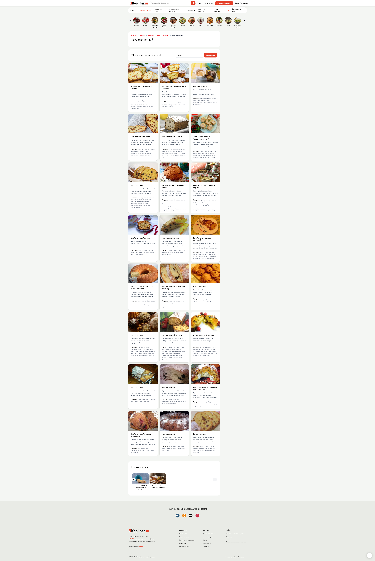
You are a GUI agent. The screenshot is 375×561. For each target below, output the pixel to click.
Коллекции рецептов (201, 10)
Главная (133, 10)
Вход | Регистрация (241, 3)
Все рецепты (183, 534)
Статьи (205, 540)
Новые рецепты (184, 537)
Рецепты (142, 10)
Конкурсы (191, 10)
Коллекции (182, 543)
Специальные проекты (174, 10)
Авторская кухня (208, 537)
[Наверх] (369, 555)
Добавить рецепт (224, 3)
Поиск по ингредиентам (205, 3)
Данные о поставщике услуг (235, 534)
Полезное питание (209, 534)
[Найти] (193, 3)
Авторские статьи (158, 10)
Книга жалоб (242, 557)
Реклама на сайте (236, 10)
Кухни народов (217, 10)
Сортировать (210, 55)
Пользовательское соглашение (236, 542)
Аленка (141, 546)
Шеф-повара (207, 543)
